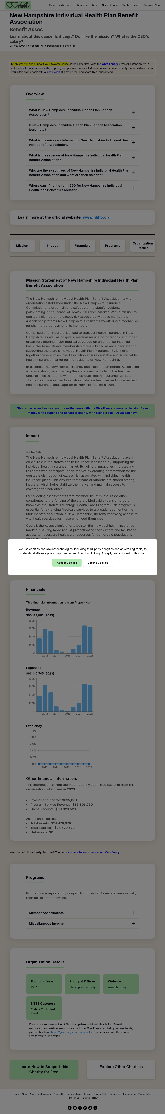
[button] (82, 557)
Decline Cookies (97, 562)
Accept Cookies (67, 562)
